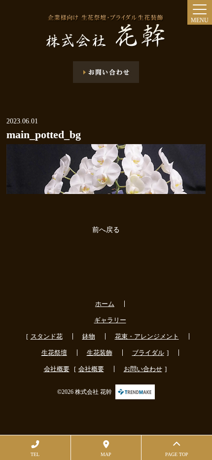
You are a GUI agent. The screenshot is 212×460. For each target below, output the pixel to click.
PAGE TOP (176, 454)
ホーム (104, 304)
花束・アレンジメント (147, 336)
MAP (106, 454)
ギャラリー (110, 320)
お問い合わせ (143, 369)
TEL (35, 454)
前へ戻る (106, 229)
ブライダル (148, 352)
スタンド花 (47, 336)
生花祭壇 (54, 352)
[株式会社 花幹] (106, 32)
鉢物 (88, 336)
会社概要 (57, 369)
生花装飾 (99, 352)
